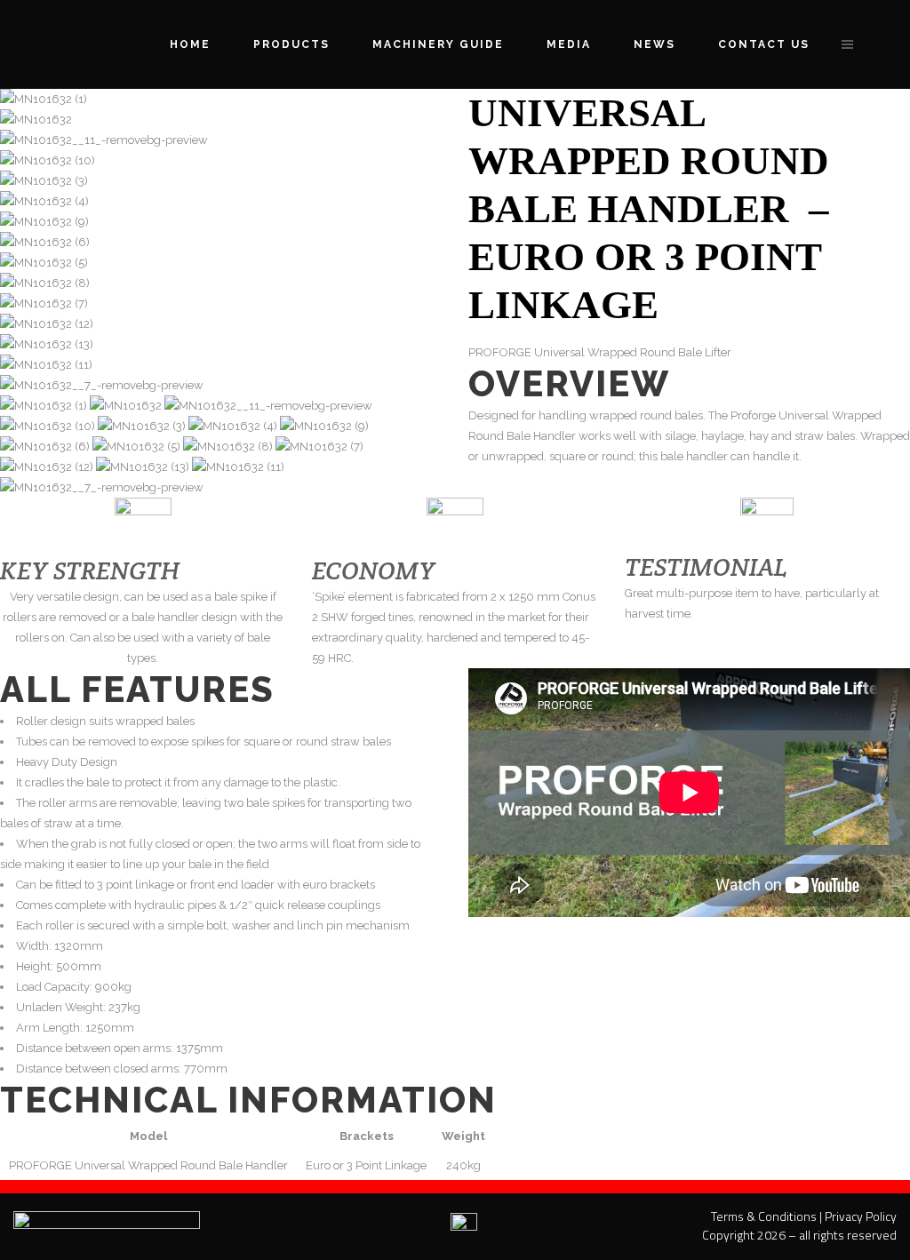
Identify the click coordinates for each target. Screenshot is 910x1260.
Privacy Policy (861, 1216)
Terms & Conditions (764, 1216)
